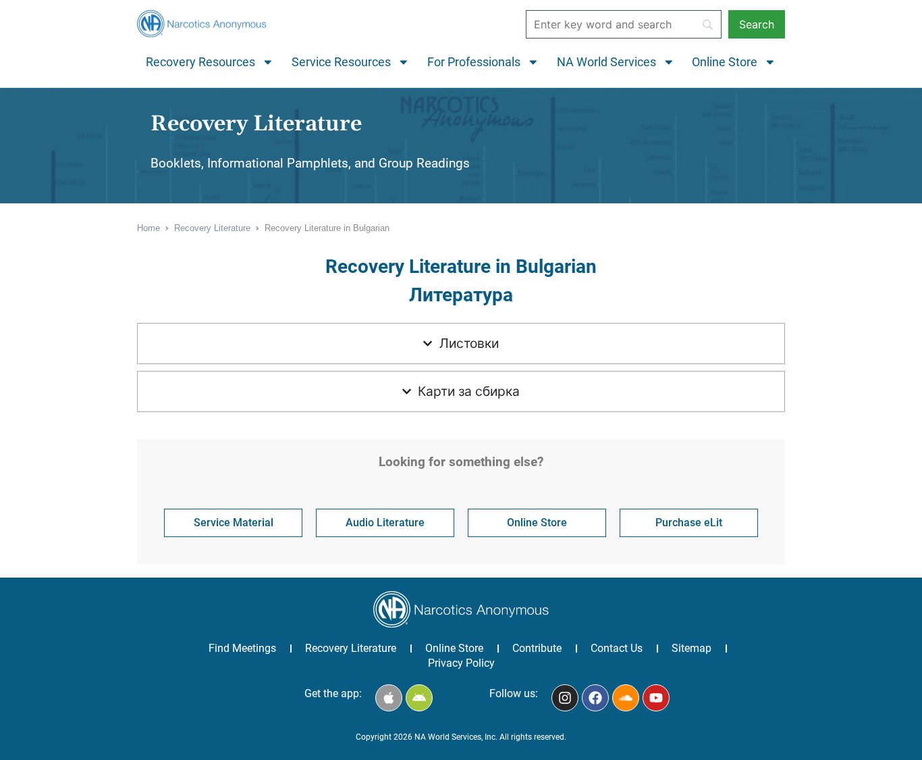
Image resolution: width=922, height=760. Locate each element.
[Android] (419, 697)
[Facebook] (595, 697)
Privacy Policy (461, 663)
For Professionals (473, 62)
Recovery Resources (200, 62)
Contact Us (617, 648)
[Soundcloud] (625, 697)
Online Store (724, 62)
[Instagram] (564, 697)
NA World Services (606, 62)
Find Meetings (242, 648)
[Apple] (388, 697)
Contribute (537, 648)
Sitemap (691, 648)
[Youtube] (656, 697)
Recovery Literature (350, 648)
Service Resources (341, 62)
